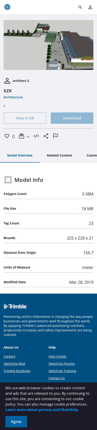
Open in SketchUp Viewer (48, 45)
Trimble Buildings (17, 371)
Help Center (57, 356)
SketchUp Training (62, 371)
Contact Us (56, 378)
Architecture (13, 97)
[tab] (20, 156)
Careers (9, 356)
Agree (16, 421)
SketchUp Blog (14, 363)
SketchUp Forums (61, 363)
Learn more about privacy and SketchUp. (42, 409)
